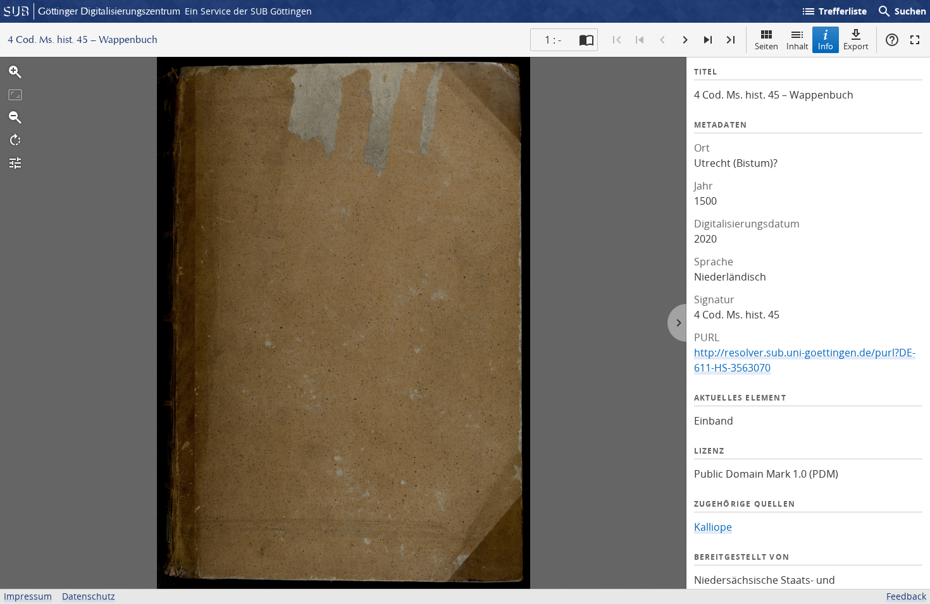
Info (825, 46)
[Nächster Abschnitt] (708, 39)
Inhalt (797, 46)
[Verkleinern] (15, 117)
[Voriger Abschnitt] (639, 39)
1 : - (553, 40)
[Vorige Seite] (662, 39)
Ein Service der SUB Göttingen (248, 11)
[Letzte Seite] (730, 39)
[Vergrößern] (15, 72)
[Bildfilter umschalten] (15, 163)
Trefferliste (834, 11)
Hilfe (892, 39)
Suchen (901, 11)
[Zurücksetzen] (15, 94)
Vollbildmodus (914, 39)
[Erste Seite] (616, 39)
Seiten (766, 46)
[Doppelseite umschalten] (586, 39)
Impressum (28, 596)
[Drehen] (15, 140)
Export (856, 46)
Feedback (906, 596)
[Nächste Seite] (685, 39)
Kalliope (713, 527)
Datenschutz (88, 596)
